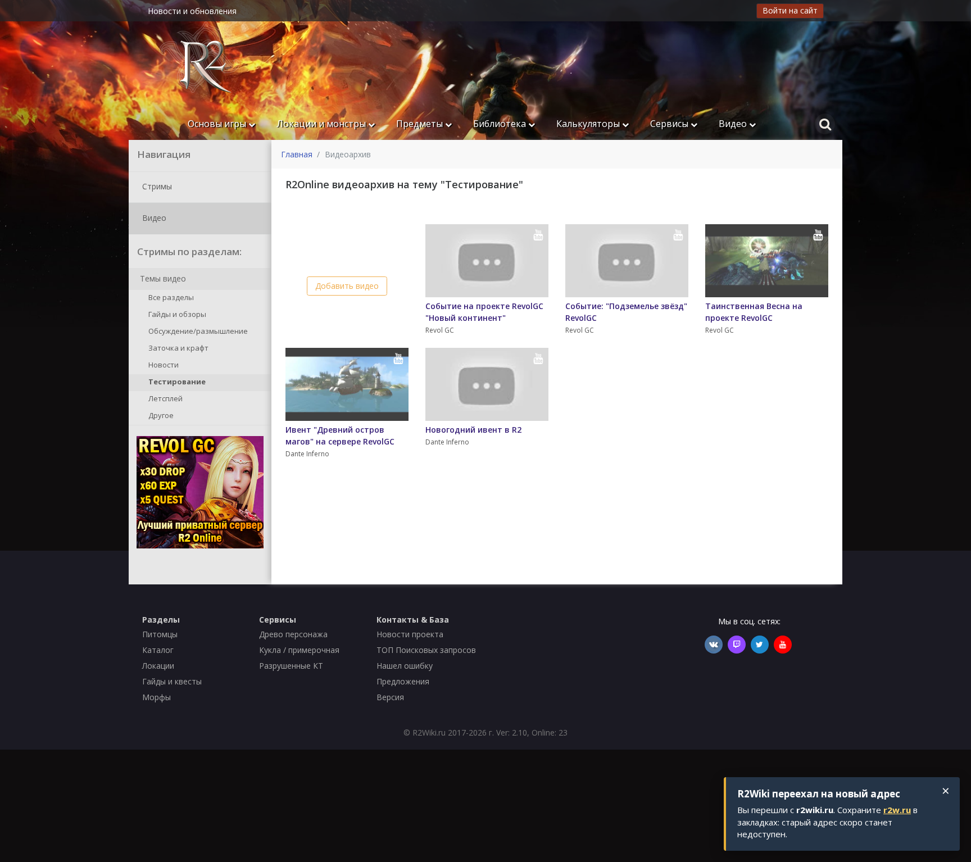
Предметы (420, 123)
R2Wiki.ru (429, 732)
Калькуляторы (589, 123)
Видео (734, 123)
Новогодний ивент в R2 (473, 429)
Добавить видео (347, 285)
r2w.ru (897, 809)
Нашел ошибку (404, 665)
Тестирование (176, 382)
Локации (158, 665)
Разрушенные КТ (291, 665)
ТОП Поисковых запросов (426, 650)
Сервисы (670, 123)
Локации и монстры (322, 123)
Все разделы (170, 298)
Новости (163, 365)
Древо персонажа (293, 634)
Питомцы (160, 634)
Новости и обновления (192, 11)
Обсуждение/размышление (197, 331)
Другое (160, 416)
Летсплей (165, 399)
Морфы (156, 697)
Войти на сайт (790, 10)
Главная (296, 154)
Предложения (402, 681)
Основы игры (218, 123)
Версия (390, 697)
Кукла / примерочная (299, 650)
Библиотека (500, 123)
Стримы (156, 185)
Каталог (158, 650)
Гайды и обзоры (176, 315)
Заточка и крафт (177, 348)
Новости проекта (409, 634)
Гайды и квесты (172, 681)
